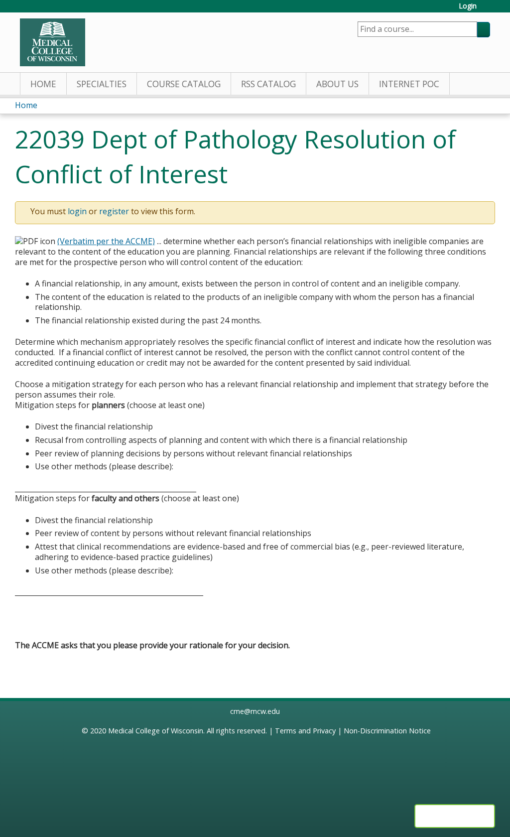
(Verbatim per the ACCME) (106, 241)
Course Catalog (184, 84)
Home (43, 84)
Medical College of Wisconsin (155, 730)
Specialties (102, 84)
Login (468, 6)
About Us (337, 84)
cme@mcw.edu (255, 711)
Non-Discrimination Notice (387, 730)
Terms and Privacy (305, 730)
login (77, 211)
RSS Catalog (268, 84)
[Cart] (487, 9)
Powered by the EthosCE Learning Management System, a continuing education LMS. (454, 816)
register (114, 211)
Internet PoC (409, 84)
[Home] (52, 42)
